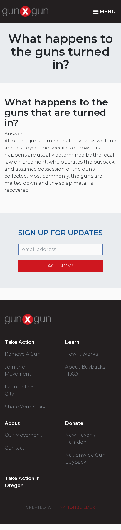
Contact (15, 448)
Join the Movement (18, 370)
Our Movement (23, 435)
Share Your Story (25, 407)
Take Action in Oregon (22, 482)
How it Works (81, 354)
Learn (72, 342)
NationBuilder (77, 507)
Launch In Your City (23, 390)
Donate (74, 423)
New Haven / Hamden (80, 438)
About (12, 423)
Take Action (19, 342)
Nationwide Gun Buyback (85, 458)
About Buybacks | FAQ (85, 370)
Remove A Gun (23, 354)
